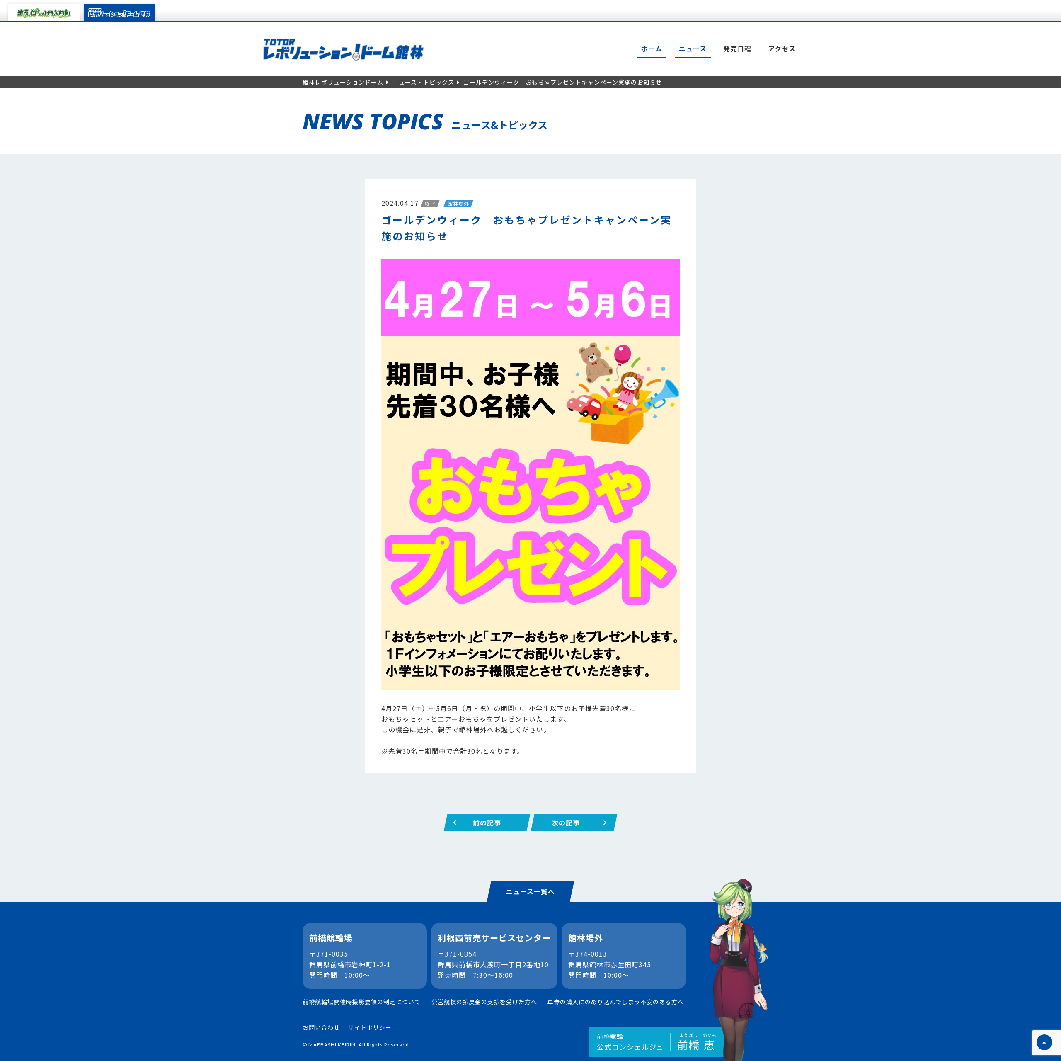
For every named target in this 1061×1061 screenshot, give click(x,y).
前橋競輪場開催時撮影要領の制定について (362, 1002)
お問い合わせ (321, 1027)
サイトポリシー (370, 1027)
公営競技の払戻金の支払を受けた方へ (484, 1002)
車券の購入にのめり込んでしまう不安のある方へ (615, 1002)
